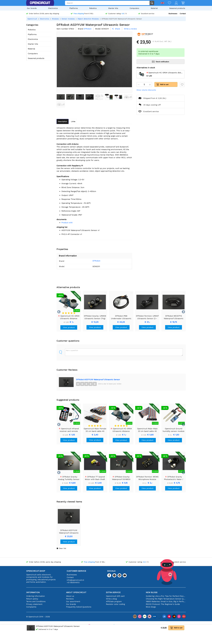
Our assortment (73, 601)
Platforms (73, 8)
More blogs (151, 607)
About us (70, 596)
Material (154, 8)
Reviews (70, 599)
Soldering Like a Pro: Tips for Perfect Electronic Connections (166, 596)
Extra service (113, 592)
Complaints (31, 607)
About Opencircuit (76, 592)
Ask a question (72, 350)
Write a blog (111, 599)
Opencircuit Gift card (115, 596)
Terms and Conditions (36, 601)
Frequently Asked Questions (78, 607)
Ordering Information (35, 596)
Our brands (32, 8)
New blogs (151, 592)
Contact (183, 13)
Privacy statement (34, 604)
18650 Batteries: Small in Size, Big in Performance (166, 601)
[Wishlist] (167, 3)
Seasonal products (177, 8)
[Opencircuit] (40, 3)
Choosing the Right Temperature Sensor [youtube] (166, 599)
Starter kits (113, 8)
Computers (134, 8)
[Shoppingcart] (181, 3)
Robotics (93, 8)
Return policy (32, 599)
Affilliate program (114, 601)
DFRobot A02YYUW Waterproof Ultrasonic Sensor (98, 379)
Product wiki (67, 222)
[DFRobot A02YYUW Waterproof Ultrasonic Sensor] (61, 97)
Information (33, 592)
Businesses (173, 13)
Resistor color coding (115, 604)
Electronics (53, 8)
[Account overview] (174, 3)
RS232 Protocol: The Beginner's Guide (163, 604)
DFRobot (96, 261)
